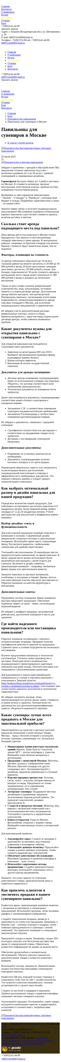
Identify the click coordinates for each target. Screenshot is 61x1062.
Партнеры (42, 1038)
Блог (3, 23)
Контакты (6, 9)
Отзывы (5, 20)
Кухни (4, 14)
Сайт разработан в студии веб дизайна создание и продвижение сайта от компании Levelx (27, 1042)
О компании (7, 12)
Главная (5, 6)
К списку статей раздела (20, 142)
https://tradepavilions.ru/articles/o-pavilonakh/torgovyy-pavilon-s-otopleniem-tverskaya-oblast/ (28, 684)
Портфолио (7, 17)
